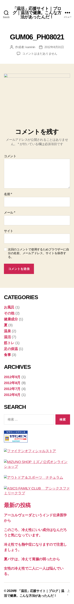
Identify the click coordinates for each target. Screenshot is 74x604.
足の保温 (11, 349)
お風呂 (9, 307)
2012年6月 (12, 395)
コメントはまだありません (39, 53)
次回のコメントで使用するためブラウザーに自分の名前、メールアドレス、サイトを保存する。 (38, 253)
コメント (10, 156)
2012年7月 (12, 389)
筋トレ (9, 343)
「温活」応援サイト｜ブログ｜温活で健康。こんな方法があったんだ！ (37, 12)
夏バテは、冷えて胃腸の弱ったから (32, 559)
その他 (9, 313)
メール (9, 212)
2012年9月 (12, 377)
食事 (7, 355)
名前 (8, 194)
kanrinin (30, 47)
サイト (8, 231)
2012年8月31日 (54, 47)
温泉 (7, 331)
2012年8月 (12, 383)
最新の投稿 (17, 505)
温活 (7, 337)
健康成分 (11, 319)
